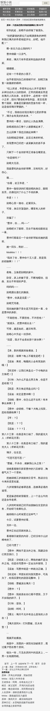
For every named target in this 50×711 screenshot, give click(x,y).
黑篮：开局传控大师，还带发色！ (24, 667)
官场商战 (19, 15)
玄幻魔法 (19, 9)
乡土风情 (31, 15)
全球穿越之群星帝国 (11, 706)
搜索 (45, 3)
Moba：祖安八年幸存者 (13, 679)
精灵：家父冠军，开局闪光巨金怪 (18, 685)
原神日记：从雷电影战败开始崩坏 (18, 702)
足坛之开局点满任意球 (19, 669)
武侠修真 (31, 9)
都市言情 (7, 9)
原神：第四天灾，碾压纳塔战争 (17, 699)
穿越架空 (43, 9)
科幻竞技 (7, 12)
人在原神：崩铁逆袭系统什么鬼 (17, 692)
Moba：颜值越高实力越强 (14, 696)
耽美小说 (43, 12)
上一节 (14, 663)
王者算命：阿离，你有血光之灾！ (18, 682)
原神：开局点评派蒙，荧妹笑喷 (17, 675)
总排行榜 (43, 15)
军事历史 (19, 12)
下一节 (30, 663)
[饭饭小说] (6, 3)
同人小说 (7, 15)
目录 (43, 663)
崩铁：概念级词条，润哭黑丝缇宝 (18, 689)
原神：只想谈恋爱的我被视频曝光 (30, 20)
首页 (3, 20)
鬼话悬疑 (31, 12)
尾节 (37, 663)
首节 (6, 663)
